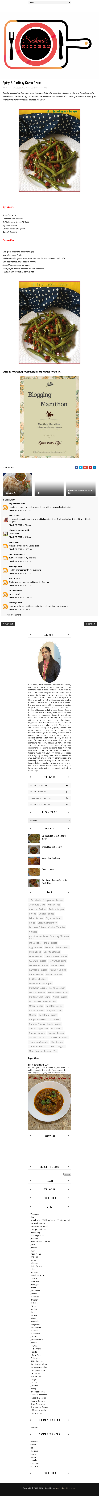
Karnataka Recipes (38, 969)
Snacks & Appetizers (39, 1395)
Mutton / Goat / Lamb (39, 996)
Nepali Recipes (60, 996)
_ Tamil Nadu (36, 1355)
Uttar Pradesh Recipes (40, 1051)
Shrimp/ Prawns (37, 1024)
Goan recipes (35, 956)
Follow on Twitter (38, 785)
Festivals (49, 947)
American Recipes (37, 909)
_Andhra (34, 1309)
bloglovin (34, 1454)
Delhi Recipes (50, 942)
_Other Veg (35, 1232)
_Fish (33, 1244)
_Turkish (34, 1278)
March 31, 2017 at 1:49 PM (20, 609)
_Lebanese (35, 1303)
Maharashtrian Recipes (40, 983)
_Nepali (34, 1293)
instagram (35, 1463)
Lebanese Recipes (38, 978)
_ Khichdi (34, 1385)
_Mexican (34, 1257)
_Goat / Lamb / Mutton (40, 1241)
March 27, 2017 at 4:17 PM (20, 573)
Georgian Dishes (52, 951)
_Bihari (33, 1312)
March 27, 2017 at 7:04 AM (20, 525)
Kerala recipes (36, 974)
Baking (32, 913)
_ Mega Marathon (38, 1370)
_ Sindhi (34, 1352)
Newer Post (8, 624)
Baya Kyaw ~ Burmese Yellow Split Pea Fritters (55, 881)
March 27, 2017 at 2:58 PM (20, 561)
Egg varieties (35, 947)
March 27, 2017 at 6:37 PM (20, 585)
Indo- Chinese (57, 965)
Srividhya (13, 602)
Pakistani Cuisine (54, 1006)
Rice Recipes (36, 1376)
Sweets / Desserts (38, 1037)
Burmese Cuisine (37, 927)
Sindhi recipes (54, 1024)
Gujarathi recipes (37, 960)
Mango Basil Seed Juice (51, 858)
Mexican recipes (37, 992)
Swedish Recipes (56, 1033)
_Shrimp (34, 1247)
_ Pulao (34, 1382)
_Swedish (34, 1300)
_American (35, 1272)
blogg (32, 922)
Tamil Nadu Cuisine (58, 1037)
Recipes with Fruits (38, 1019)
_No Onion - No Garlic (40, 1226)
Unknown (13, 590)
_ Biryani (34, 1379)
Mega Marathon (57, 987)
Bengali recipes (46, 913)
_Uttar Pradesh (37, 1361)
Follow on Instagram (40, 804)
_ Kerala (34, 1336)
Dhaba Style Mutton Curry (52, 846)
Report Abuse (33, 1058)
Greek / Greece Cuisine (56, 956)
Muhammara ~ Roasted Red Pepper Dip (80, 491)
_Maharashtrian (37, 1339)
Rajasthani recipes (48, 1015)
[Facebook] (49, 7)
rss (32, 1448)
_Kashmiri (35, 1330)
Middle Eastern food (58, 992)
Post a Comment (13, 615)
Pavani (12, 578)
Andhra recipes (56, 909)
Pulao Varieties (36, 1010)
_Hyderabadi (36, 1327)
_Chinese (34, 1263)
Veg (45, 87)
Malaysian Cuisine (38, 987)
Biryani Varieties (53, 918)
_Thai (33, 1269)
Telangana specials (38, 1042)
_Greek (33, 1287)
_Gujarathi (35, 1321)
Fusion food (35, 951)
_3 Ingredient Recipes (39, 1407)
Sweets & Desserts (39, 1398)
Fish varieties (62, 947)
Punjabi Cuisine (54, 1010)
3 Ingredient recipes (53, 900)
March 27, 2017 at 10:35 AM (20, 549)
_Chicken (34, 1238)
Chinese (33, 931)
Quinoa (32, 1015)
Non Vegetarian (37, 1235)
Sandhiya (13, 566)
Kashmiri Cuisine (58, 969)
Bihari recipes (36, 918)
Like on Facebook (38, 792)
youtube (34, 1460)
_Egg (32, 1251)
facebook (34, 1427)
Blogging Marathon (35, 87)
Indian (33, 1306)
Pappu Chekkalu (48, 869)
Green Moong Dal (10, 492)
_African (34, 1260)
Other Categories (38, 1404)
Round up (55, 1019)
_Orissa (34, 1342)
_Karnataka (35, 1333)
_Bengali (34, 1315)
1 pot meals (35, 900)
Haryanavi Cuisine (57, 960)
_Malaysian (35, 1290)
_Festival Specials (38, 1223)
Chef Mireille (15, 554)
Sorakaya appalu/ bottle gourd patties (54, 837)
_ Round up (35, 1373)
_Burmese (35, 1281)
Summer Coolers (38, 1401)
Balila (38, 492)
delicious (34, 1451)
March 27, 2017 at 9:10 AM (20, 537)
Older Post (90, 624)
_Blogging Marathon (39, 1367)
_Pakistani (35, 1297)
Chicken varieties (56, 927)
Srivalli (12, 515)
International (36, 1254)
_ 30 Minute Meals (38, 1410)
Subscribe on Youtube (40, 798)
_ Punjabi (34, 1346)
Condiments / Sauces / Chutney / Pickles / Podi (49, 937)
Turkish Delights (56, 1046)
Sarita (12, 542)
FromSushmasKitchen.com (65, 1488)
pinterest (34, 1466)
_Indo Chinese (36, 1266)
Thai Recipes (57, 1042)
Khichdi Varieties (54, 974)
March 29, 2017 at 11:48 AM (20, 597)
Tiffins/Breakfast (37, 1046)
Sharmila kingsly (16, 530)
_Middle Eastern (37, 1275)
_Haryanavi (35, 1324)
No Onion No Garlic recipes (42, 1001)
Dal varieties (35, 942)
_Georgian (35, 1284)
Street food (56, 1028)
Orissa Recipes (36, 1006)
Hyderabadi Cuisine (38, 965)
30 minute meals (37, 904)
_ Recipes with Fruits (39, 1229)
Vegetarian (35, 1214)
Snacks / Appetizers (38, 1028)
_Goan (33, 1318)
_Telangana (35, 1358)
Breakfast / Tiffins (38, 1392)
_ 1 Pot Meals (36, 1413)
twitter (33, 1444)
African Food (54, 904)
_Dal (32, 1217)
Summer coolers (37, 1033)
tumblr (33, 1457)
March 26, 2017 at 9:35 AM (20, 510)
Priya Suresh (14, 503)
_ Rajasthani (36, 1349)
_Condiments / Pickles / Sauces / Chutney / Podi (50, 1220)
